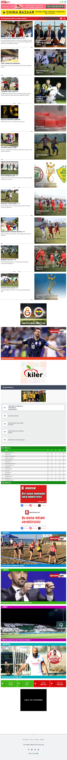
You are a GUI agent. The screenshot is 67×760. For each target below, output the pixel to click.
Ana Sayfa (26, 739)
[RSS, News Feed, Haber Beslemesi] (35, 749)
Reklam (42, 739)
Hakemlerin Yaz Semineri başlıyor (13, 18)
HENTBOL (6, 533)
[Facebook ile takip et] (28, 749)
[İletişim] (61, 18)
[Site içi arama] (64, 18)
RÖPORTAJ (6, 644)
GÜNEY (5, 607)
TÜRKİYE (6, 570)
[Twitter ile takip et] (32, 749)
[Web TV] (63, 2)
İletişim (37, 739)
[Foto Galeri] (65, 2)
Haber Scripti (32, 753)
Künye (31, 739)
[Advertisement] (33, 717)
